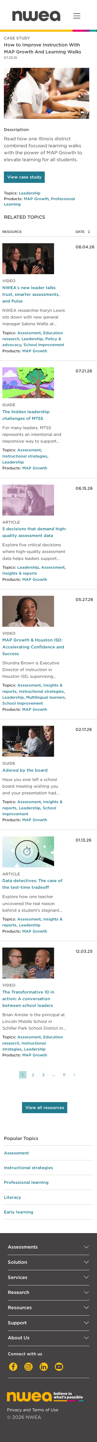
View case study (24, 177)
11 (64, 1075)
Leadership (29, 193)
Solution (17, 1262)
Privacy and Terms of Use (32, 1409)
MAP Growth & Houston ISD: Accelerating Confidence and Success (33, 646)
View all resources (44, 1107)
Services (17, 1277)
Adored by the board (25, 770)
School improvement (44, 345)
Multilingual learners (45, 697)
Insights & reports (19, 573)
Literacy (12, 1197)
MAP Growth (36, 199)
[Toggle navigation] (77, 15)
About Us (18, 1337)
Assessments (23, 1247)
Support (17, 1322)
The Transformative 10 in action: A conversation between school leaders (28, 998)
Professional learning (26, 1182)
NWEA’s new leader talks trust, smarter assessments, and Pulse (30, 294)
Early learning (18, 1212)
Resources (20, 1307)
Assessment (29, 333)
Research (18, 1292)
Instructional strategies (24, 456)
